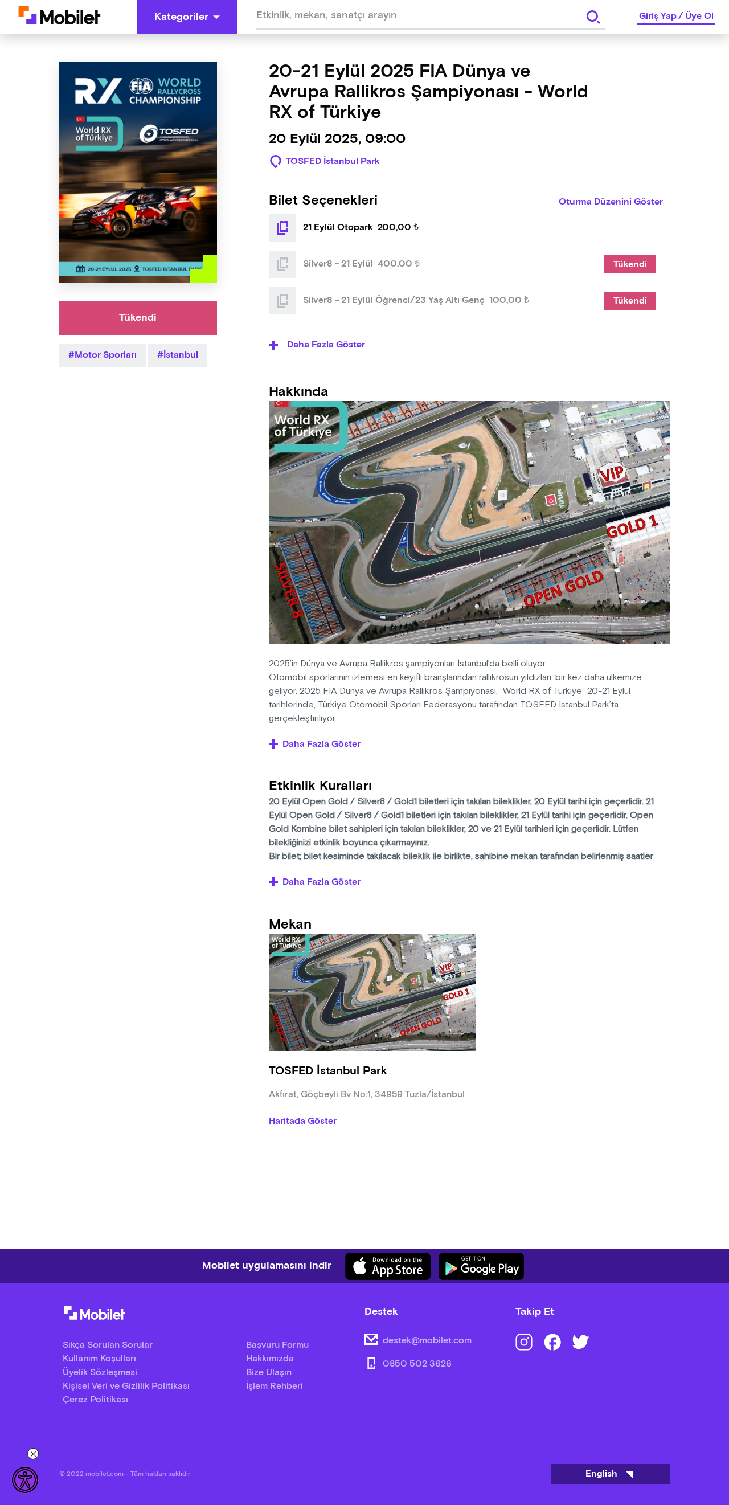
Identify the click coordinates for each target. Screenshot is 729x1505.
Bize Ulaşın (269, 1373)
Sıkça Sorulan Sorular (108, 1345)
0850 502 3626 (417, 1364)
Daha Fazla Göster (321, 744)
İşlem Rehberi (274, 1386)
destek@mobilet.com (427, 1341)
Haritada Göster (303, 1122)
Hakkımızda (270, 1359)
